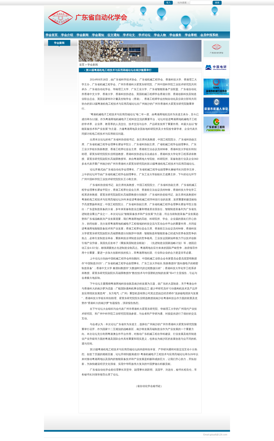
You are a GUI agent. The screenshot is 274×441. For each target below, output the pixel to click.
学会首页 (52, 35)
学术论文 (129, 35)
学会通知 (98, 35)
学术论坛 (144, 35)
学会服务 (175, 35)
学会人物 (160, 35)
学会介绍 (67, 35)
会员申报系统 (209, 35)
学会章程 (191, 35)
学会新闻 (83, 35)
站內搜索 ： (184, 2)
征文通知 (113, 35)
